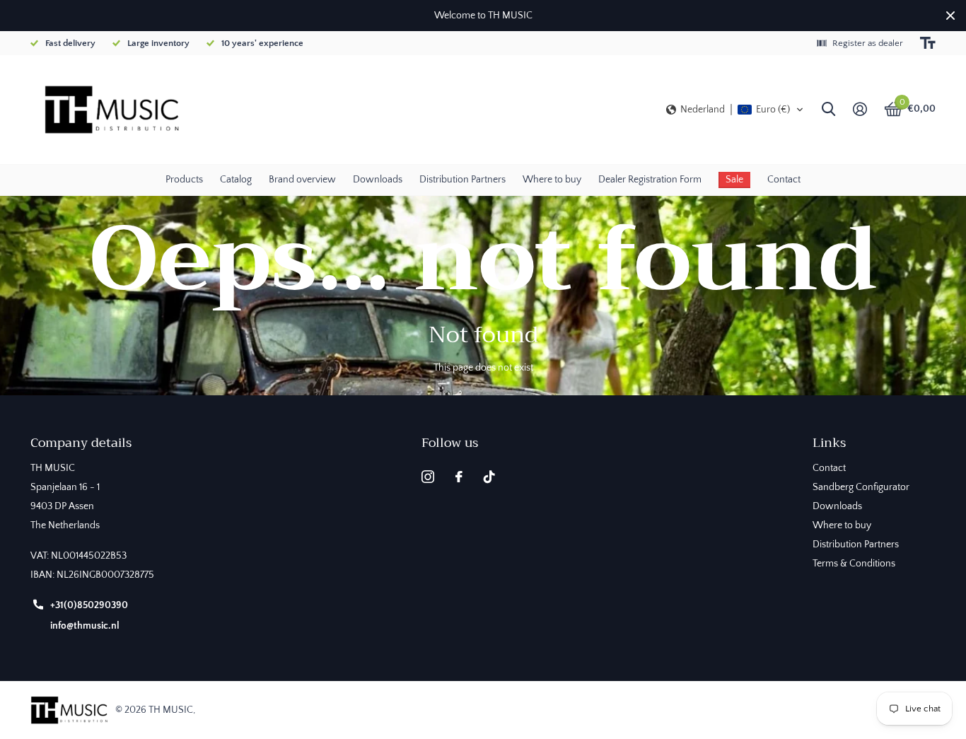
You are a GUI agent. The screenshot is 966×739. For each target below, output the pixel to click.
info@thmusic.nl (85, 626)
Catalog (236, 179)
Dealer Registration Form (650, 179)
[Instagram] (427, 476)
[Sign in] (859, 109)
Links (829, 442)
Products (184, 179)
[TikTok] (489, 476)
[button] (735, 109)
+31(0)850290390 (89, 605)
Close (950, 15)
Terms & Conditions (854, 563)
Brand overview (302, 179)
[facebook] (458, 476)
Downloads (377, 179)
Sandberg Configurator (861, 487)
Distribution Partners (462, 179)
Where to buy (552, 179)
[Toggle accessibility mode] (928, 43)
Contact (784, 179)
